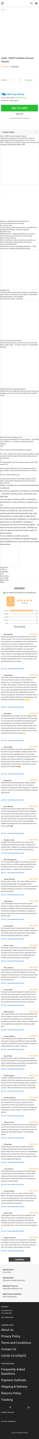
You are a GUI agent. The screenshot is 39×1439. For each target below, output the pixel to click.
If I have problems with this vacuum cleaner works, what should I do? (19, 463)
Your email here (6, 1313)
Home (3, 10)
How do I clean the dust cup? (9, 475)
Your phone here (6, 1310)
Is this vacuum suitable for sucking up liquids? (15, 450)
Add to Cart (19, 108)
